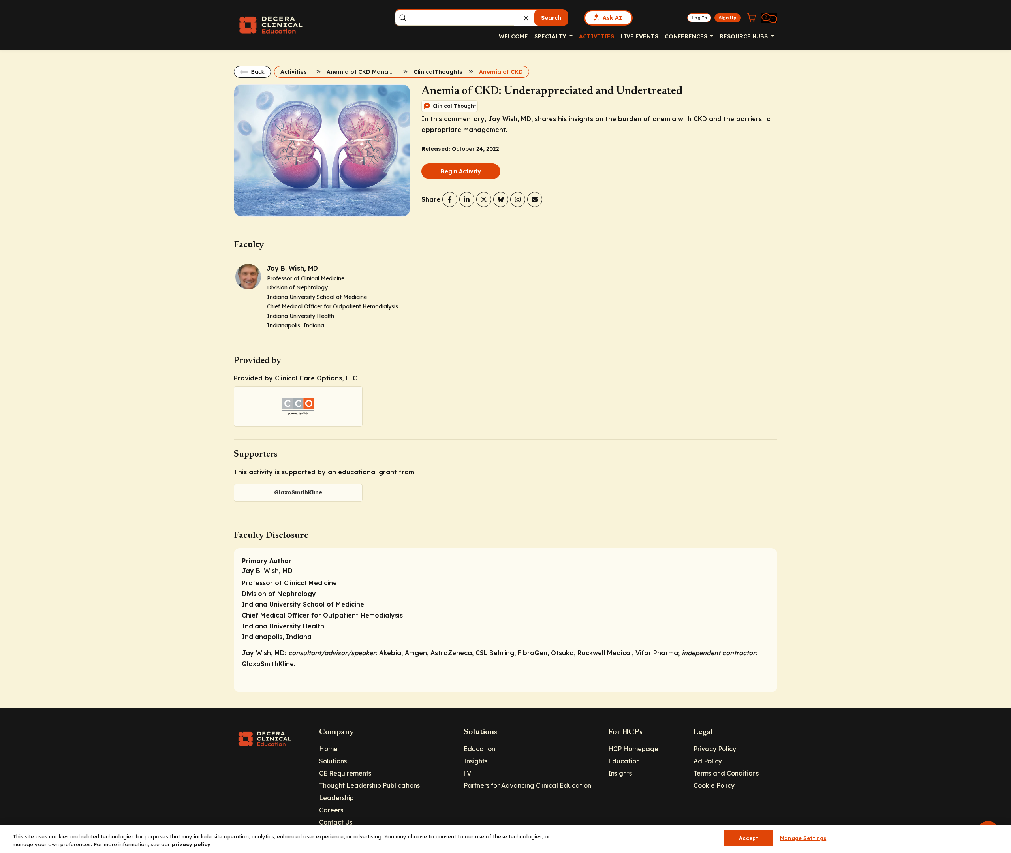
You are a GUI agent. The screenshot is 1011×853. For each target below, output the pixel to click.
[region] (505, 839)
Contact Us (335, 822)
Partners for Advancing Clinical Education (527, 785)
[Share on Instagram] (517, 199)
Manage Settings (803, 838)
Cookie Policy (714, 785)
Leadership (336, 798)
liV (467, 773)
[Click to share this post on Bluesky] (500, 199)
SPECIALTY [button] (551, 36)
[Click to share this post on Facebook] (449, 199)
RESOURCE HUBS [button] (744, 36)
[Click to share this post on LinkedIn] (466, 199)
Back (257, 71)
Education (479, 749)
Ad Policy (707, 761)
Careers (331, 810)
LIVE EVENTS (639, 36)
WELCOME (513, 36)
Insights (475, 761)
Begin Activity (461, 171)
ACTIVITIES (596, 36)
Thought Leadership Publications (369, 785)
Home (328, 749)
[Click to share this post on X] (483, 199)
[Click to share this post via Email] (534, 199)
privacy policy (191, 844)
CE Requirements (345, 773)
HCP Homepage (633, 749)
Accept (748, 838)
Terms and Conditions (726, 773)
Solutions (333, 761)
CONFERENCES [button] (687, 36)
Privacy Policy (714, 749)
